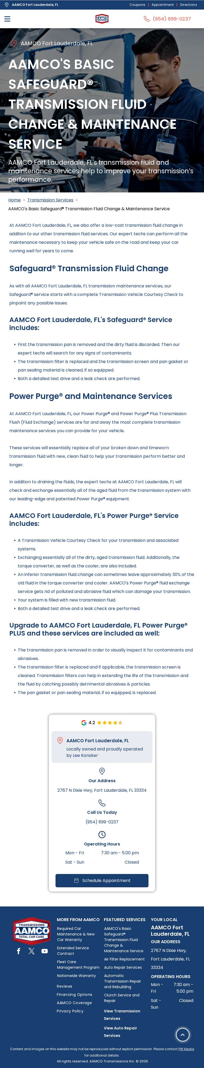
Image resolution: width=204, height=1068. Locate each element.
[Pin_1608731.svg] (60, 741)
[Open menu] (7, 19)
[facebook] (18, 951)
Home (14, 200)
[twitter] (31, 951)
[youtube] (44, 951)
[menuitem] (138, 5)
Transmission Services (50, 200)
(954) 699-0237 (102, 822)
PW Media (186, 1049)
